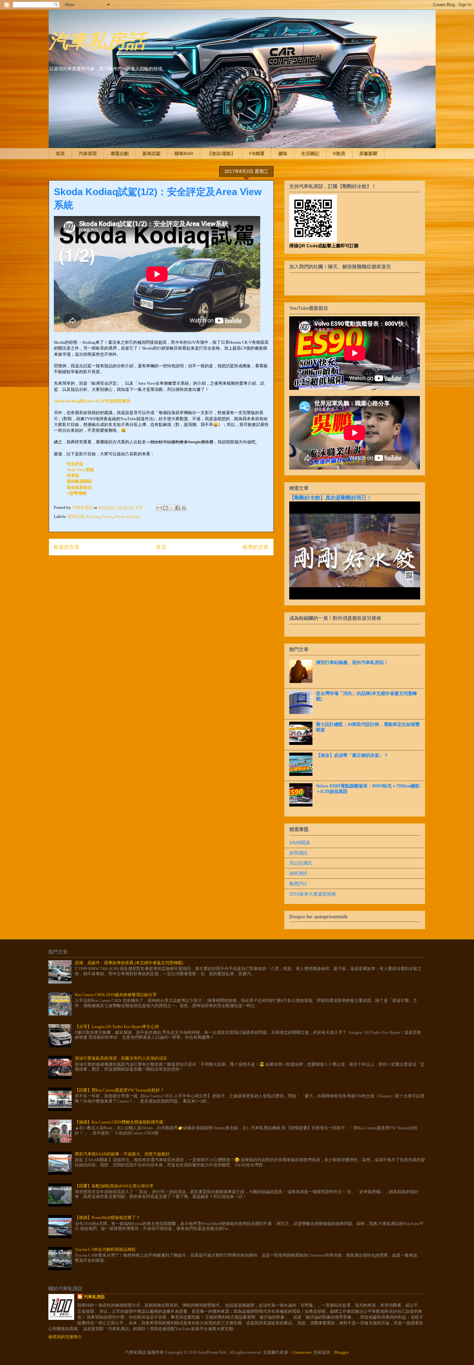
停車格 (73, 475)
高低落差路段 (79, 487)
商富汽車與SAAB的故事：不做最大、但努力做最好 (122, 1154)
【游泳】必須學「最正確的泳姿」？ (352, 755)
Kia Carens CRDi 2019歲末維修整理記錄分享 (116, 994)
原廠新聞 (368, 153)
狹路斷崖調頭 (79, 481)
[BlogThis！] (165, 508)
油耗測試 (298, 873)
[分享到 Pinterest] (184, 508)
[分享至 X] (171, 508)
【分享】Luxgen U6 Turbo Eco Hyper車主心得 (117, 1026)
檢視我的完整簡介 (65, 1336)
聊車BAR (183, 153)
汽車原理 (88, 153)
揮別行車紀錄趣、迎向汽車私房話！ (352, 662)
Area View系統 (80, 469)
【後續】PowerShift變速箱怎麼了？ (107, 1217)
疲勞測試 (298, 853)
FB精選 (256, 153)
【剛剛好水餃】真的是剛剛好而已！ (330, 497)
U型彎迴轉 (76, 493)
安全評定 (75, 463)
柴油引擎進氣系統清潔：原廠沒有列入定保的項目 (121, 1058)
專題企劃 (120, 153)
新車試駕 (152, 153)
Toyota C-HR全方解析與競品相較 (105, 1249)
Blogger (341, 1352)
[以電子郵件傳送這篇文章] (159, 508)
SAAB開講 (299, 842)
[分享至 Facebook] (177, 508)
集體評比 (298, 883)
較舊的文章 (256, 547)
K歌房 (339, 153)
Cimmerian (301, 1352)
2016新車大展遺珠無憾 (312, 893)
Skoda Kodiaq (126, 516)
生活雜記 (310, 153)
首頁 (60, 153)
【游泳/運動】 (221, 153)
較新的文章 (67, 547)
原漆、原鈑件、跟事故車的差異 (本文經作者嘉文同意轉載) (129, 962)
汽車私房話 (97, 40)
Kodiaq (92, 516)
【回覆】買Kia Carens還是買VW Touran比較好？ (119, 1090)
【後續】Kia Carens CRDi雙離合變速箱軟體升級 (119, 1122)
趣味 (282, 153)
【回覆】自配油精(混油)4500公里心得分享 (114, 1185)
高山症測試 (300, 862)
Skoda (106, 516)
